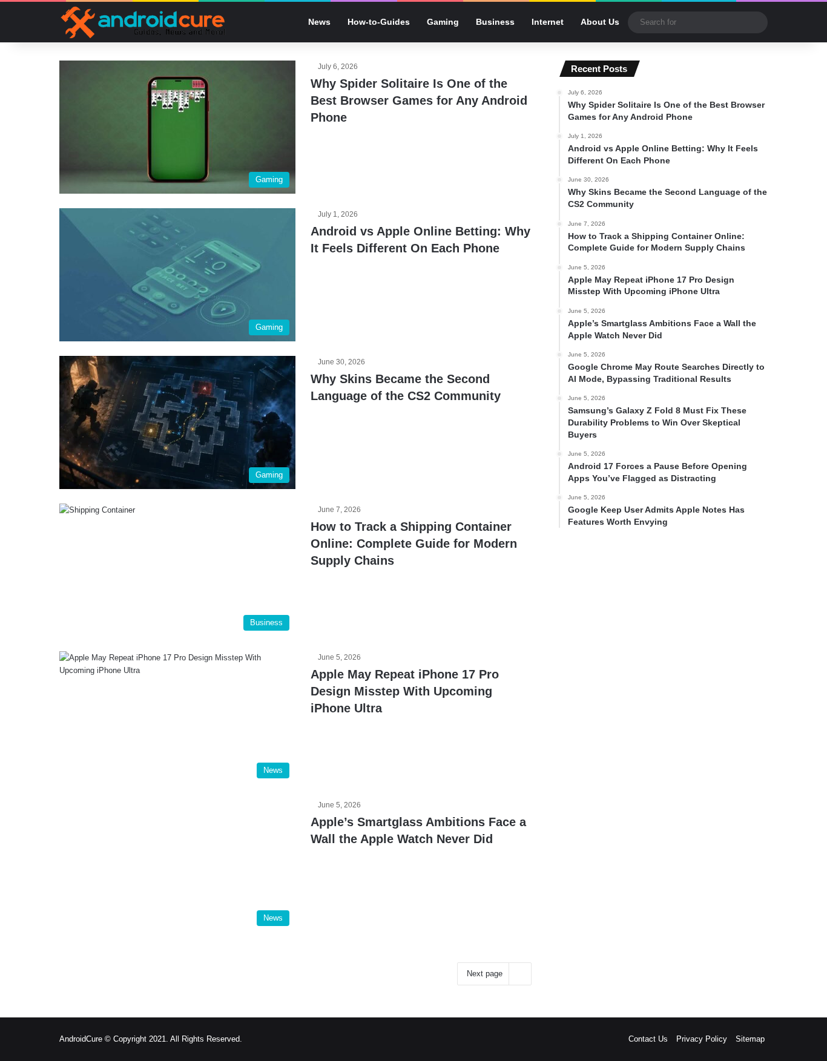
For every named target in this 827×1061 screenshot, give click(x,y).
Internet (548, 22)
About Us (600, 22)
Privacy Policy (701, 1038)
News (319, 22)
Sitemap (750, 1038)
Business (495, 22)
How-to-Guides (379, 22)
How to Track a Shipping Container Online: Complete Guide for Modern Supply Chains (414, 543)
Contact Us (648, 1038)
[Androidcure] (143, 22)
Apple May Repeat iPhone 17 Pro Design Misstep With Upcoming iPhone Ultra (405, 691)
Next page (484, 973)
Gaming (443, 22)
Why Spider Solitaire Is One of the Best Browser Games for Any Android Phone (419, 100)
